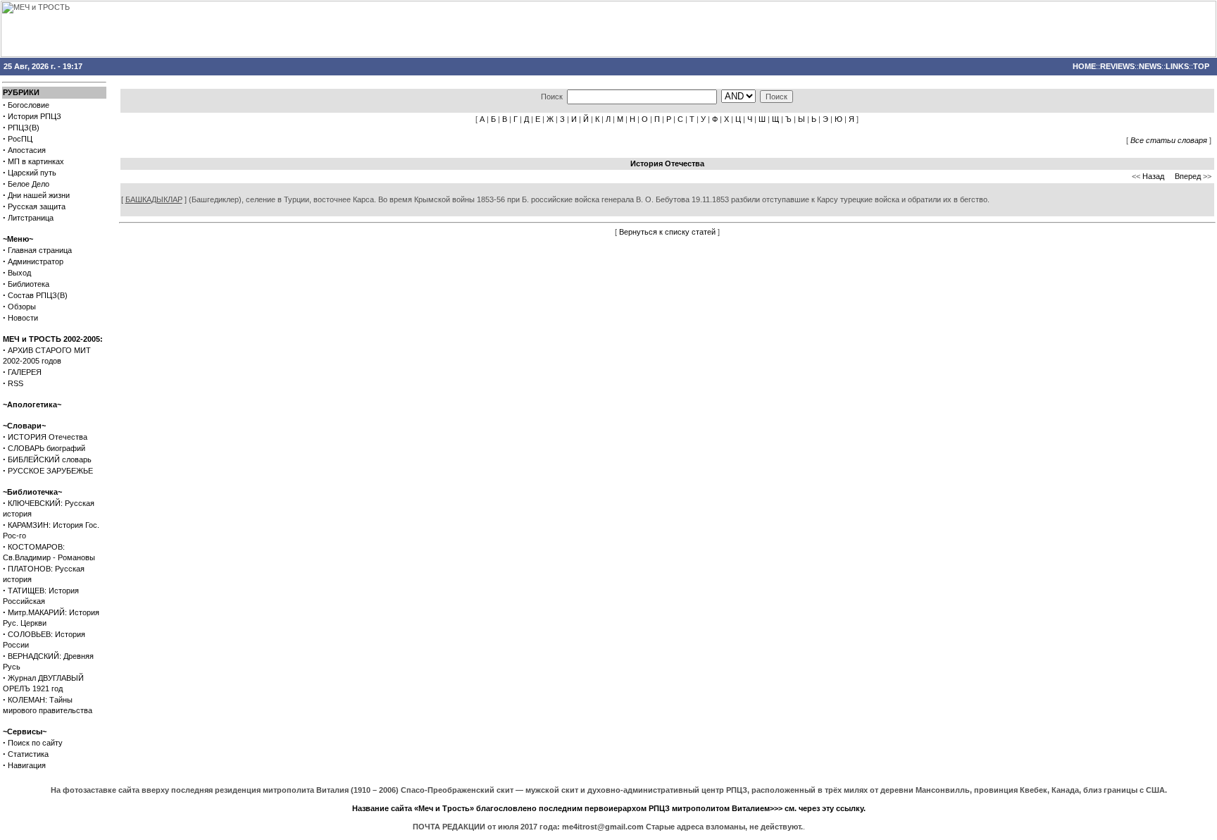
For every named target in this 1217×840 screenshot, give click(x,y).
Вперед (1188, 176)
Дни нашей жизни (39, 195)
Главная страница (40, 250)
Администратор (35, 261)
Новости (23, 318)
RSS (15, 383)
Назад (1153, 176)
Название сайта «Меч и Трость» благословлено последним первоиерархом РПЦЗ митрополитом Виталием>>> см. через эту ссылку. (609, 808)
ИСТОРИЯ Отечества (47, 437)
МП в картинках (36, 161)
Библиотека (28, 284)
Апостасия (27, 150)
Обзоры (22, 306)
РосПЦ (20, 139)
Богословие (28, 105)
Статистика (28, 754)
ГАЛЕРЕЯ (25, 372)
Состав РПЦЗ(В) (38, 295)
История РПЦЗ (34, 116)
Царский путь (32, 172)
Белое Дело (28, 184)
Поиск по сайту (35, 743)
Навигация (27, 765)
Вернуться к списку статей (667, 232)
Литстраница (31, 218)
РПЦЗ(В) (23, 127)
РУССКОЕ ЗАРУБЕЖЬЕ (50, 471)
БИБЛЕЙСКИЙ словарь (50, 459)
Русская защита (36, 206)
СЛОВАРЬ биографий (46, 448)
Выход (19, 272)
